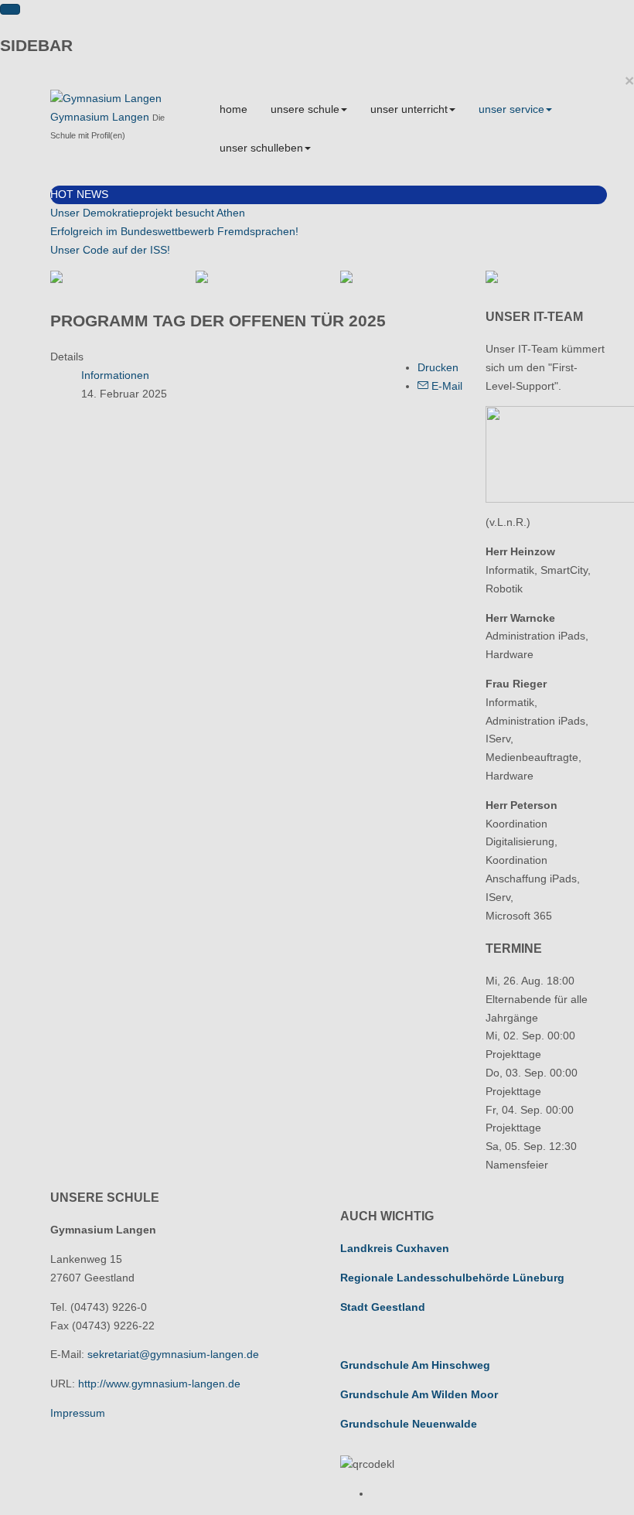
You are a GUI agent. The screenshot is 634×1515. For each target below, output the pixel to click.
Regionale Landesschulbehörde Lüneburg (452, 1277)
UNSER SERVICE (511, 109)
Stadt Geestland (382, 1307)
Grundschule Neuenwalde (408, 1424)
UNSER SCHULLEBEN (261, 148)
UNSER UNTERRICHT (409, 109)
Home (233, 109)
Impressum (77, 1413)
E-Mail (445, 386)
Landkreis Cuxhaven (394, 1248)
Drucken (438, 367)
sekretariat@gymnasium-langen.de (173, 1354)
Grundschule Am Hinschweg (415, 1365)
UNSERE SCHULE (305, 109)
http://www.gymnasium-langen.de (159, 1383)
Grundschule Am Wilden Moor (419, 1394)
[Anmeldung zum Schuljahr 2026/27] (257, 277)
